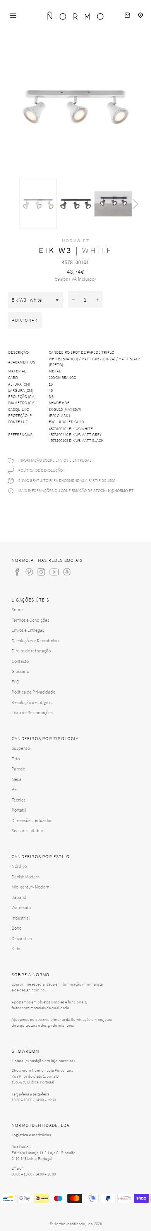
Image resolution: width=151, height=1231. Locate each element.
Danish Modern (25, 877)
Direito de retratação (31, 651)
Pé (14, 789)
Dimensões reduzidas (32, 820)
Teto (16, 759)
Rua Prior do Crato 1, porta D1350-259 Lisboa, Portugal (35, 1079)
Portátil (19, 810)
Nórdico (19, 866)
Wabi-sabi (21, 907)
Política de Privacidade (33, 692)
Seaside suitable (27, 830)
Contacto (20, 661)
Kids (16, 948)
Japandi (19, 897)
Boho (16, 928)
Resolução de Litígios (31, 702)
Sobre (17, 609)
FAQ (15, 682)
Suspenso (21, 748)
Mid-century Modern (30, 887)
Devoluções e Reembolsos (36, 640)
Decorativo (22, 938)
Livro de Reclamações (32, 712)
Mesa (16, 779)
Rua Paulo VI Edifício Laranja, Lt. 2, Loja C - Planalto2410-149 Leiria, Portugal (44, 1152)
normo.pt (75, 240)
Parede (18, 769)
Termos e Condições (30, 620)
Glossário (20, 671)
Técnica (19, 800)
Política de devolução (40, 470)
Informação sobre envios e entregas (55, 460)
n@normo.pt (121, 490)
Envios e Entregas (28, 630)
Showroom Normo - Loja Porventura (42, 1070)
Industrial (21, 918)
